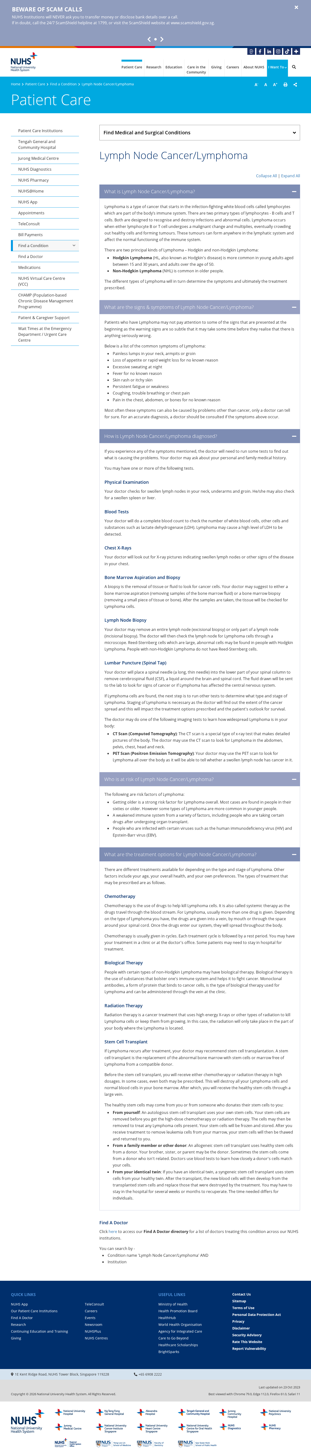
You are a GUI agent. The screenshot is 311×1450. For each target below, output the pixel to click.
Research (153, 67)
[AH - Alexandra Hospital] (156, 1413)
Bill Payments (30, 234)
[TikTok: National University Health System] (287, 51)
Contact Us (241, 1294)
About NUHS (253, 67)
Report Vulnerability (249, 1348)
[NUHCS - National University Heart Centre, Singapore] (156, 1428)
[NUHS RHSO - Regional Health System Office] (74, 1443)
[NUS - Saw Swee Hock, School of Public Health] (197, 1443)
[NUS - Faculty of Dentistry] (156, 1443)
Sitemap (239, 1301)
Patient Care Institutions (40, 130)
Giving (216, 67)
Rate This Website (247, 1341)
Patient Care (131, 67)
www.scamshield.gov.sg (192, 22)
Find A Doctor (22, 1317)
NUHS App (27, 202)
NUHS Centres (96, 1338)
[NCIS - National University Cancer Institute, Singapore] (115, 1428)
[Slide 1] (155, 39)
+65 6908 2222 (150, 1374)
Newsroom (93, 1324)
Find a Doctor (30, 256)
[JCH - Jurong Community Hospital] (238, 1413)
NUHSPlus (93, 1331)
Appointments (31, 213)
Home (15, 84)
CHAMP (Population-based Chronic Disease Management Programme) (45, 300)
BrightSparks (168, 1351)
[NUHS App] (251, 51)
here (113, 1231)
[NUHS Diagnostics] (238, 1428)
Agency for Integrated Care (180, 1331)
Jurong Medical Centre (38, 158)
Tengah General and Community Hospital (37, 144)
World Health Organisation (180, 1324)
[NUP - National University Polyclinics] (279, 1413)
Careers (232, 67)
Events (90, 1317)
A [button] (256, 84)
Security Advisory (247, 1335)
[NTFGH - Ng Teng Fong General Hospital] (115, 1413)
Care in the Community (196, 69)
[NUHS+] (296, 51)
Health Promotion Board (178, 1311)
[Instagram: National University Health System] (278, 51)
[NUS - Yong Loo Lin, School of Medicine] (115, 1443)
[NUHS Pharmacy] (279, 1428)
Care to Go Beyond (173, 1338)
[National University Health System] (24, 62)
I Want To (276, 67)
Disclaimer (241, 1328)
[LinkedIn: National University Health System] (269, 51)
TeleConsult (29, 223)
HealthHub (167, 1317)
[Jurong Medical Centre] (74, 1428)
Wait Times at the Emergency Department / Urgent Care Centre (44, 334)
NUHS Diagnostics (35, 169)
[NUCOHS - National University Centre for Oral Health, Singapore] (197, 1428)
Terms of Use (243, 1307)
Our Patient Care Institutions (34, 1311)
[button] (285, 84)
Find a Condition (63, 84)
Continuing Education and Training (39, 1331)
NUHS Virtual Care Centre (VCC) (41, 281)
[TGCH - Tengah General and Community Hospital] (197, 1413)
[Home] (28, 1421)
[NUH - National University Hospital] (74, 1413)
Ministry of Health (173, 1304)
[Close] (296, 7)
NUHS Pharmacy (33, 180)
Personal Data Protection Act (256, 1314)
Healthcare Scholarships (178, 1345)
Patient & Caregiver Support (44, 317)
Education (173, 67)
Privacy (238, 1321)
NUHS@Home (31, 191)
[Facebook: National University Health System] (260, 51)
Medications (29, 267)
